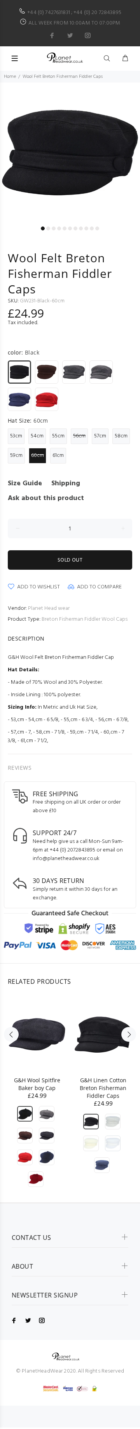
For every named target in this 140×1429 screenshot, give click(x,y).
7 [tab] (75, 228)
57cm (100, 436)
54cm (37, 436)
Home (10, 77)
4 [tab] (59, 228)
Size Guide (25, 483)
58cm (121, 436)
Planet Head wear (49, 608)
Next (128, 156)
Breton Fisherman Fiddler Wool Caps (85, 619)
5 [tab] (64, 228)
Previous (11, 156)
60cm (37, 455)
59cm (16, 455)
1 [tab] (43, 228)
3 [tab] (54, 228)
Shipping (65, 483)
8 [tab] (81, 228)
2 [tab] (48, 228)
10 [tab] (92, 228)
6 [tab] (70, 228)
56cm (79, 436)
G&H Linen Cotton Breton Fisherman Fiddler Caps (103, 1087)
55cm (58, 436)
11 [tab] (97, 228)
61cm (58, 455)
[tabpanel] (70, 153)
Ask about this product (46, 498)
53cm (16, 436)
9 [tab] (86, 228)
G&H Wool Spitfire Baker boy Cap (37, 1084)
